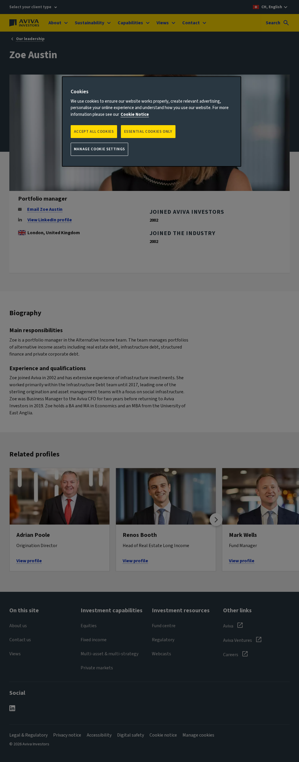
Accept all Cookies (94, 131)
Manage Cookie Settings (99, 149)
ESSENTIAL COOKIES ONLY (148, 131)
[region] (151, 121)
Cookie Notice (135, 114)
